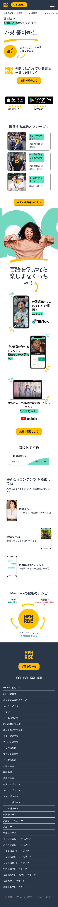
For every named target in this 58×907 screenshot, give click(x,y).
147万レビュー (40, 109)
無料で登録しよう (29, 431)
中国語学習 (8, 766)
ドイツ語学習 (9, 748)
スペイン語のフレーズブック (17, 844)
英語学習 (7, 772)
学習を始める (19, 4)
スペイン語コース (12, 790)
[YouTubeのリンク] (32, 678)
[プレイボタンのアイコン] (17, 141)
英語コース (8, 826)
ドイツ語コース (10, 796)
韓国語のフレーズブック (41, 13)
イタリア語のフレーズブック (17, 838)
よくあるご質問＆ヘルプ (15, 699)
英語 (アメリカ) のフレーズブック (19, 874)
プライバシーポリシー (25, 897)
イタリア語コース (12, 784)
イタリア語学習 (10, 735)
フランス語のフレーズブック (17, 856)
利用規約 (9, 897)
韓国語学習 (8, 13)
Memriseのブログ (12, 723)
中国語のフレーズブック (15, 868)
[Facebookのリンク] (18, 678)
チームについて (10, 717)
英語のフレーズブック (14, 880)
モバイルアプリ (10, 705)
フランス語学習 (10, 754)
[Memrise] (6, 5)
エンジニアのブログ (13, 729)
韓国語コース (22, 13)
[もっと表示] (52, 5)
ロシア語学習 (9, 760)
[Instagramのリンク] (39, 678)
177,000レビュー (15, 109)
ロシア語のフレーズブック (16, 862)
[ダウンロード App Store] (15, 100)
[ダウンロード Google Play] (40, 100)
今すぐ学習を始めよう (29, 202)
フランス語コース (12, 802)
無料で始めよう (29, 80)
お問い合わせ (9, 693)
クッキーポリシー (44, 897)
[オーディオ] (10, 51)
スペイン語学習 (10, 741)
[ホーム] (9, 70)
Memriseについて (12, 687)
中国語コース (9, 814)
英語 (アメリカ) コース (14, 820)
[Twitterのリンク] (25, 678)
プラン (6, 711)
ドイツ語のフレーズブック (16, 850)
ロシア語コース (10, 808)
